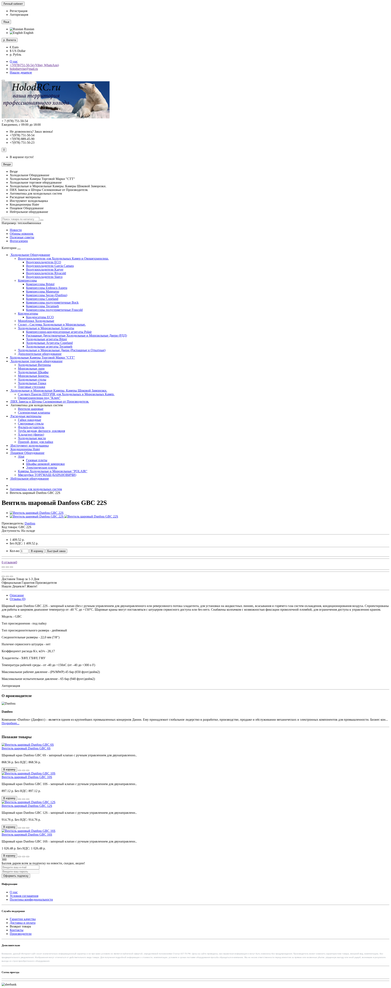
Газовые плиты (36, 460)
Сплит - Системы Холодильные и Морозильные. (52, 324)
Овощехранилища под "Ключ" (39, 398)
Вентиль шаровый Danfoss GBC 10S (27, 777)
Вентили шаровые (30, 409)
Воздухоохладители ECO (43, 262)
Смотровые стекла (31, 423)
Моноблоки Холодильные (36, 321)
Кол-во (14, 551)
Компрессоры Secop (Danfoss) (46, 295)
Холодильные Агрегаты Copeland (49, 343)
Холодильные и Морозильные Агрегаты (46, 328)
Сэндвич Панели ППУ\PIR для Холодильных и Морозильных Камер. (66, 394)
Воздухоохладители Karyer (44, 269)
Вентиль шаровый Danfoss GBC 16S (27, 834)
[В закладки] (7, 567)
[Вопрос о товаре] (3, 567)
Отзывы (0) (17, 599)
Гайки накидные (29, 420)
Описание (17, 595)
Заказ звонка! (31, 131)
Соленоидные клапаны (34, 412)
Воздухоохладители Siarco (44, 277)
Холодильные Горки (32, 383)
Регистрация (18, 11)
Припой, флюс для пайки (35, 442)
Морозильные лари (31, 368)
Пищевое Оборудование (27, 453)
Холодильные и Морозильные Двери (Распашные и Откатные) (61, 350)
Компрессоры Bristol (40, 284)
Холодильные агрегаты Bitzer (46, 339)
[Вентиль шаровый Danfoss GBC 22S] (37, 512)
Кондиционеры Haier (25, 449)
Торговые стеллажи (31, 387)
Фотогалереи (19, 241)
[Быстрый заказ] (19, 770)
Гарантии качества (23, 919)
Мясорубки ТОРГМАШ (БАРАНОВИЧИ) (47, 475)
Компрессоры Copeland (42, 299)
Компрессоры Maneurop (42, 291)
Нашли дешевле (21, 72)
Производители (21, 933)
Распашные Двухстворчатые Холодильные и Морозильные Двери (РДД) (76, 335)
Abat (21, 456)
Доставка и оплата (22, 922)
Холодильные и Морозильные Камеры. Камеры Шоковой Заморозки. (58, 390)
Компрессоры (27, 280)
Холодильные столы (32, 379)
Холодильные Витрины (34, 365)
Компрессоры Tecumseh (42, 306)
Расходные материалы (25, 416)
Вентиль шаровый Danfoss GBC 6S (26, 748)
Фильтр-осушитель (31, 427)
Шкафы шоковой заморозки (45, 464)
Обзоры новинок (21, 233)
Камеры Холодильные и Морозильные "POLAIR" (52, 471)
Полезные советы (22, 237)
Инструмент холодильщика (29, 445)
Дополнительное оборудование (40, 354)
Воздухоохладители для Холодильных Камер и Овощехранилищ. (63, 258)
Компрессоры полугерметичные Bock (52, 302)
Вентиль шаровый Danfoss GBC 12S (27, 805)
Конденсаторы (28, 313)
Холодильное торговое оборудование (36, 361)
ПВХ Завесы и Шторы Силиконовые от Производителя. (49, 401)
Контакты (16, 930)
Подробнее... (10, 723)
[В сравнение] (11, 567)
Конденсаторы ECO (40, 317)
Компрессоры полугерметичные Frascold (54, 310)
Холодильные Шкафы (33, 372)
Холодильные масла (32, 438)
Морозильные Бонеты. (33, 376)
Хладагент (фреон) (31, 434)
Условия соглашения (24, 896)
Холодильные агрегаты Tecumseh (49, 346)
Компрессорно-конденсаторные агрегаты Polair (59, 332)
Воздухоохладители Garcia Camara (50, 266)
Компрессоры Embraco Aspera (46, 288)
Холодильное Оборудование (30, 255)
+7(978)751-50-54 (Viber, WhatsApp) (34, 65)
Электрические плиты (41, 467)
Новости (16, 230)
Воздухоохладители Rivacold (46, 273)
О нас (14, 61)
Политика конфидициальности (31, 899)
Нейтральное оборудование (29, 478)
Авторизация (19, 14)
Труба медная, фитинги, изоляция (41, 431)
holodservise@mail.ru (24, 68)
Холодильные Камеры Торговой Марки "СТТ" (42, 357)
